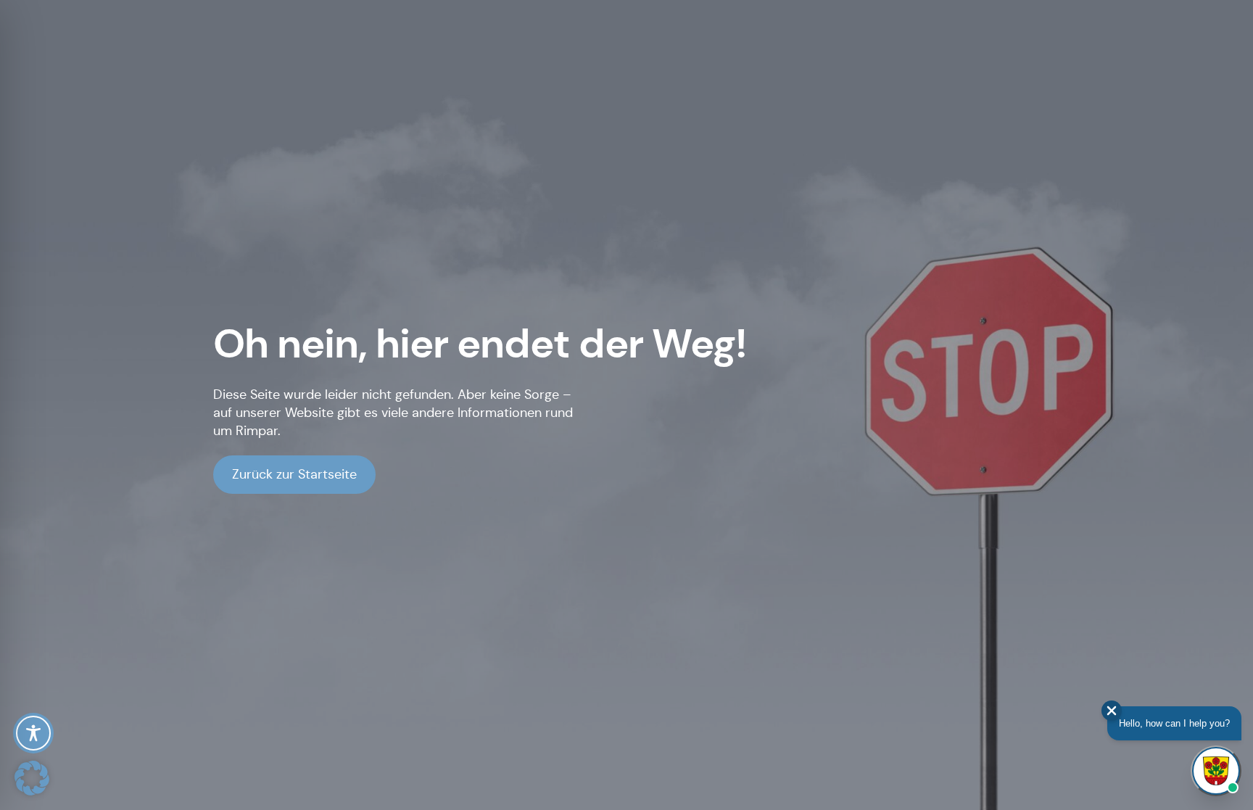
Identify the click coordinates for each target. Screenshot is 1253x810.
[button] (32, 778)
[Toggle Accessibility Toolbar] (33, 733)
